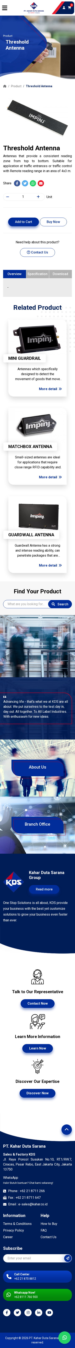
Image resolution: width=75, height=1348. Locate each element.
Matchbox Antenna (30, 446)
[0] (69, 8)
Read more (44, 889)
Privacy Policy (13, 1230)
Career (8, 1237)
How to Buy (49, 1224)
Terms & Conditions (17, 1224)
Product (16, 86)
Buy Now (53, 222)
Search (62, 604)
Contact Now (38, 1003)
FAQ (44, 1230)
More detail (48, 389)
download (60, 274)
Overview (14, 274)
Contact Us (39, 252)
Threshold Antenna (39, 86)
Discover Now (37, 1093)
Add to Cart (23, 222)
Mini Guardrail (24, 358)
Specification (38, 274)
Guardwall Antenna (31, 534)
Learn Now (37, 1048)
